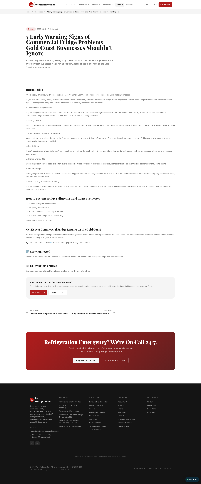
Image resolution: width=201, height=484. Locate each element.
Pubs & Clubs (94, 416)
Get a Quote (165, 5)
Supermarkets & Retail (97, 412)
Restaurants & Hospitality (98, 402)
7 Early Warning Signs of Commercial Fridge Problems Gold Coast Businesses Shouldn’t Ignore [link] (83, 12)
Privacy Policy (139, 468)
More (119, 5)
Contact (129, 5)
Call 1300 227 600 (57, 292)
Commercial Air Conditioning (70, 426)
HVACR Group (123, 426)
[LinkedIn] (37, 443)
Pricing (120, 409)
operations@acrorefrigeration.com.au (42, 431)
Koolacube (151, 405)
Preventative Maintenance (69, 411)
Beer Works (151, 409)
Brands (95, 5)
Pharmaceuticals (95, 423)
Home (28, 12)
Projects (121, 405)
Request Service (83, 360)
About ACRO (122, 402)
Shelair (150, 402)
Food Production (95, 430)
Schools (92, 409)
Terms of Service (154, 468)
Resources (39, 12)
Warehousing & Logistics (98, 426)
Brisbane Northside (125, 423)
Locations (107, 5)
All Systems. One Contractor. (70, 402)
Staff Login (167, 468)
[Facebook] (32, 443)
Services (69, 5)
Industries (83, 5)
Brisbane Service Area (126, 419)
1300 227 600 (151, 5)
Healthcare (93, 419)
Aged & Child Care (96, 405)
